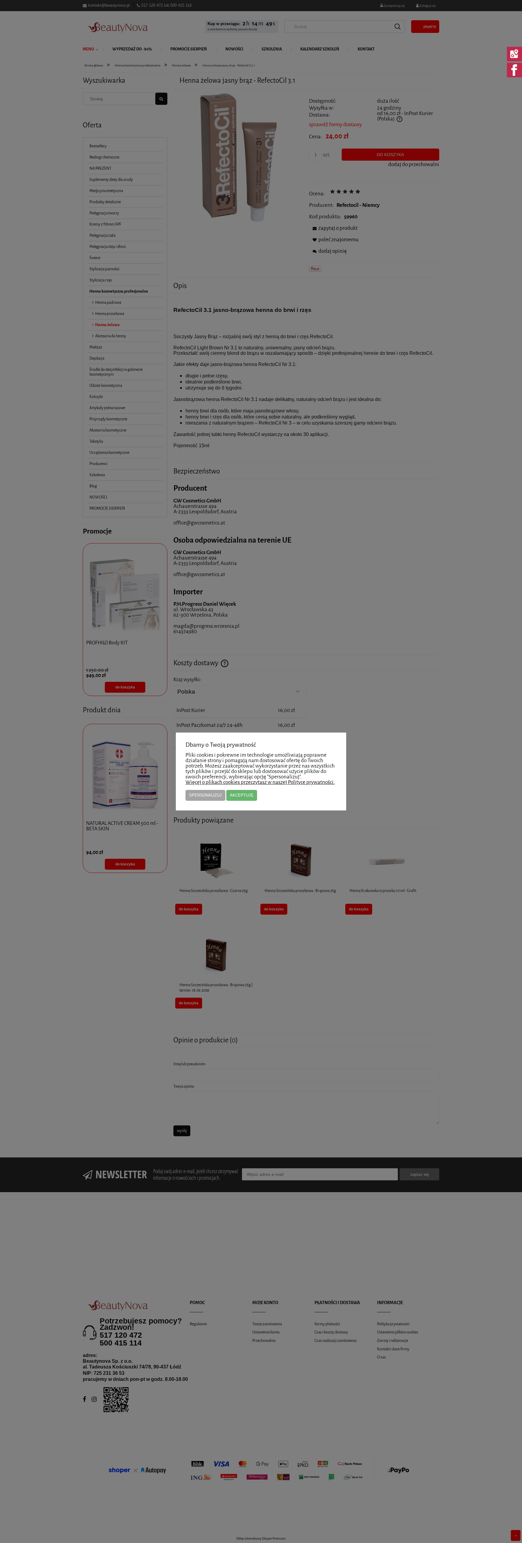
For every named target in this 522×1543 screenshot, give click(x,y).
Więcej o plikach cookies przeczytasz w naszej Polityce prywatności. (260, 782)
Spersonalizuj (205, 795)
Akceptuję (241, 795)
